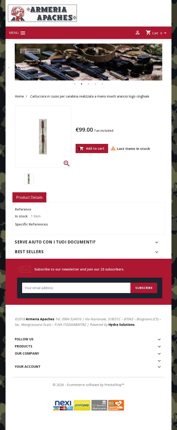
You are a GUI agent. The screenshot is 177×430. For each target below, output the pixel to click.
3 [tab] (88, 84)
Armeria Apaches (40, 319)
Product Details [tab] (29, 197)
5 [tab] (102, 84)
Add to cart (91, 148)
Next (165, 65)
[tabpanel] (88, 62)
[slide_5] (88, 62)
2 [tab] (81, 84)
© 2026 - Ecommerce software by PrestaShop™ (88, 385)
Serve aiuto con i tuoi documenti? (55, 242)
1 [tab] (74, 84)
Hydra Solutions (122, 324)
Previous (9, 65)
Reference (23, 209)
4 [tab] (95, 84)
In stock (21, 216)
